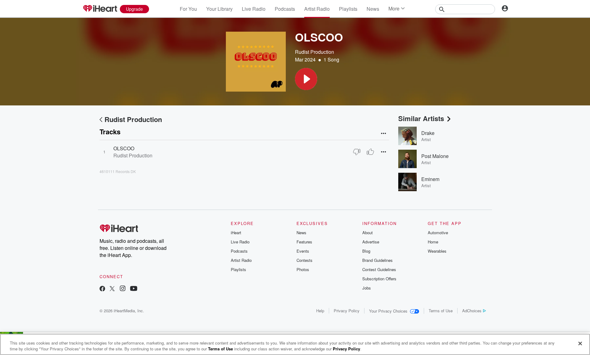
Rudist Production (314, 51)
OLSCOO (123, 148)
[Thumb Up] (370, 152)
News (373, 8)
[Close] (580, 343)
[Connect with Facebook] (102, 289)
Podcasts (285, 8)
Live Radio (254, 8)
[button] (306, 79)
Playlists (348, 8)
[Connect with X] (112, 289)
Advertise (370, 242)
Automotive (438, 232)
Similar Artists (421, 118)
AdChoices (472, 311)
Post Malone (435, 156)
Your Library (219, 8)
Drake (428, 132)
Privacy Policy (347, 311)
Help (320, 311)
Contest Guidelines (379, 269)
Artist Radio (317, 8)
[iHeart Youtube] (133, 289)
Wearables (437, 251)
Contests (305, 260)
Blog (366, 251)
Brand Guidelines (377, 260)
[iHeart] (99, 9)
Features (304, 242)
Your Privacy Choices (388, 311)
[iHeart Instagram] (122, 289)
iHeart (236, 232)
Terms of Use (441, 311)
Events (303, 251)
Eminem (430, 179)
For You (188, 8)
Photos (303, 269)
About (367, 232)
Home (433, 242)
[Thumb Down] (356, 152)
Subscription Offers (379, 279)
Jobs (366, 288)
